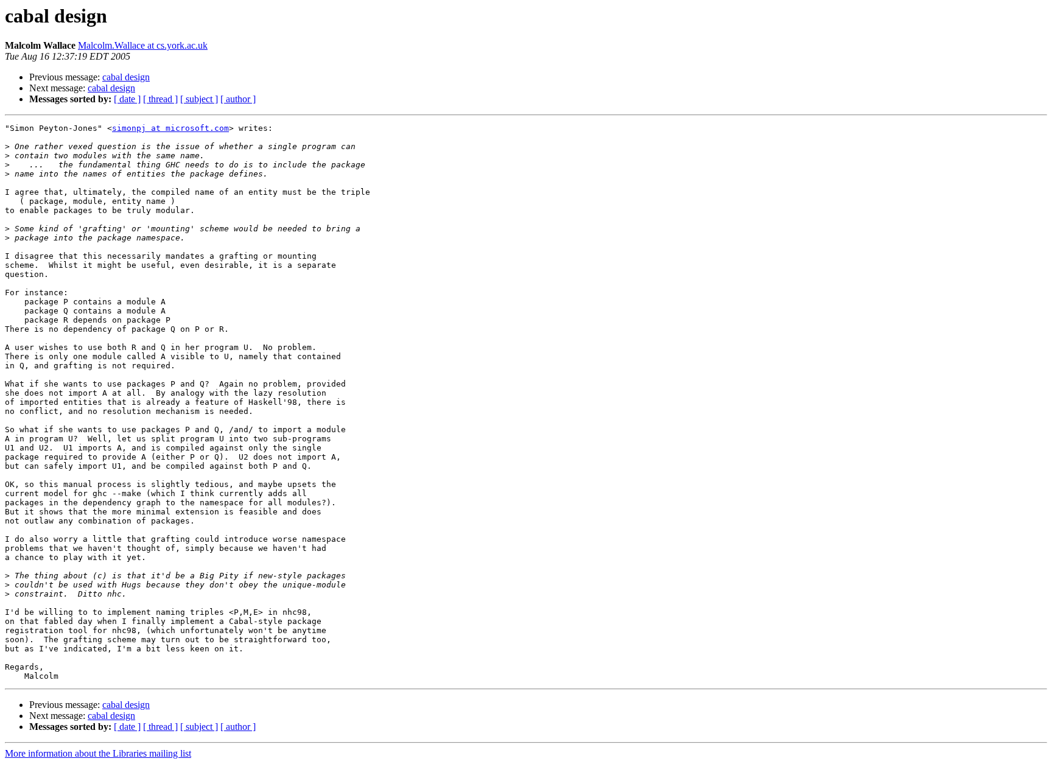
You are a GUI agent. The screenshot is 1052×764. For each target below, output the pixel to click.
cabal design (126, 77)
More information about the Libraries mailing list (98, 753)
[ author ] (238, 99)
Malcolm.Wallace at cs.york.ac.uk (143, 45)
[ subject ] (199, 99)
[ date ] (127, 99)
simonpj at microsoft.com (170, 128)
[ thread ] (160, 99)
